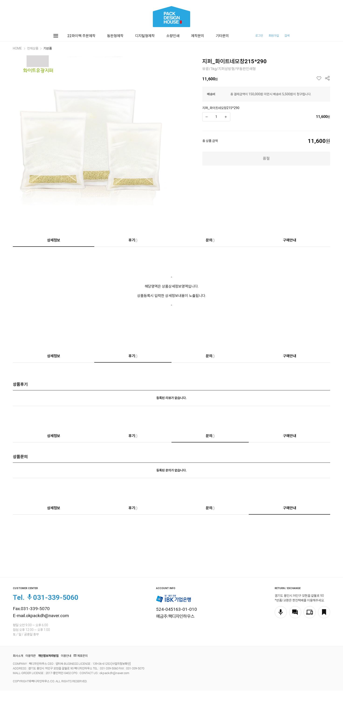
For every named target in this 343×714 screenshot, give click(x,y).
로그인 (259, 35)
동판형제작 (115, 36)
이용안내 (66, 655)
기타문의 (222, 36)
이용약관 (30, 655)
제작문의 (197, 36)
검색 (287, 35)
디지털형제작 (145, 36)
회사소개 (18, 655)
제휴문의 (82, 655)
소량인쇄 (172, 36)
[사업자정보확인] (121, 663)
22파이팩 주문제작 (81, 36)
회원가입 (274, 35)
